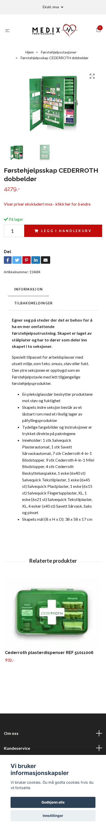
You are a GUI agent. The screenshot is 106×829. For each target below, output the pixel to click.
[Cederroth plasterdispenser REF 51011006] (53, 613)
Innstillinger (53, 816)
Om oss (11, 733)
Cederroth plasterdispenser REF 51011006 (49, 652)
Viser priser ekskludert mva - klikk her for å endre (47, 203)
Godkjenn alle (53, 802)
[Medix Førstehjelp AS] (54, 30)
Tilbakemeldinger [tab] (33, 303)
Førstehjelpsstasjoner (58, 52)
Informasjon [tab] (28, 289)
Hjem (29, 52)
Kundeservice (17, 748)
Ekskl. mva (51, 7)
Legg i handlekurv (66, 231)
